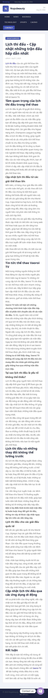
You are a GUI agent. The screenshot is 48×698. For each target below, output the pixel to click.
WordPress (24, 694)
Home (7, 17)
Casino (34, 22)
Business (26, 17)
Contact (9, 28)
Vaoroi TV (37, 668)
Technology (10, 22)
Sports (23, 22)
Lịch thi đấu (10, 63)
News (16, 17)
